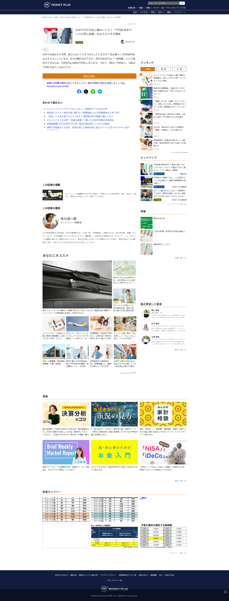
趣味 (169, 12)
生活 (135, 12)
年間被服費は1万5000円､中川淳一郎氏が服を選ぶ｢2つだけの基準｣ (78, 123)
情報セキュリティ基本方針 (88, 575)
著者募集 (153, 575)
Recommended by (125, 373)
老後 (153, 12)
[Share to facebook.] (79, 91)
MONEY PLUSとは (61, 575)
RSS (160, 575)
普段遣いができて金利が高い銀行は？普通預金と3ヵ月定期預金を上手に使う (83, 112)
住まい (161, 12)
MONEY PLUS (47, 17)
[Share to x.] (86, 91)
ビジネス (143, 12)
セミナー (158, 7)
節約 (45, 49)
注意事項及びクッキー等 (127, 575)
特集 (148, 7)
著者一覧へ (179, 350)
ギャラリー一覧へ (176, 553)
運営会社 (73, 575)
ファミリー (179, 12)
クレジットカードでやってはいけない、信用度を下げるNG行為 (77, 108)
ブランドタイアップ (175, 7)
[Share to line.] (93, 91)
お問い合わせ (143, 575)
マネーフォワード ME (114, 580)
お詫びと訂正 (169, 575)
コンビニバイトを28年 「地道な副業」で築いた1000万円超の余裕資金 (80, 120)
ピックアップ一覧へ (176, 204)
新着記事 (132, 7)
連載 (141, 7)
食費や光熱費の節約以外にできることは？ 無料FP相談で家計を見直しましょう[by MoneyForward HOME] (86, 84)
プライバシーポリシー (108, 575)
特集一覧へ (179, 258)
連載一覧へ (179, 481)
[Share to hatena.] (100, 91)
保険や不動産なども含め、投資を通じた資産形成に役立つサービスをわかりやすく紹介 (88, 127)
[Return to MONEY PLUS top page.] (57, 5)
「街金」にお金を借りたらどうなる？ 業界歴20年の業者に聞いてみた (80, 116)
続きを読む (89, 76)
